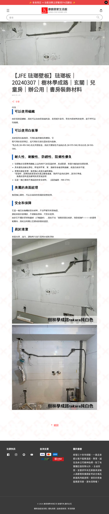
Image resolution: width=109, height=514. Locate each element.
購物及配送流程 (40, 508)
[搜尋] (98, 17)
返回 (56, 425)
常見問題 (71, 508)
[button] (8, 10)
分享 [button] (18, 101)
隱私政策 (52, 508)
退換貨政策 (61, 508)
